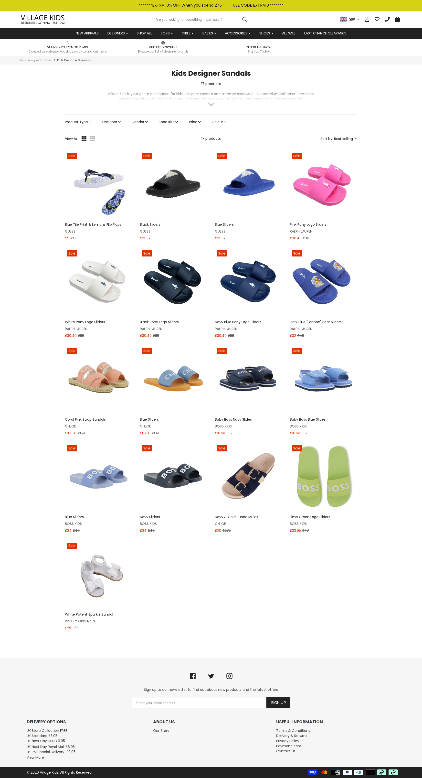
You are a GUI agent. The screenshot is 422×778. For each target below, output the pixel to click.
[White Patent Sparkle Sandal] (98, 574)
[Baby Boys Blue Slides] (323, 379)
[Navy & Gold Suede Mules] (248, 477)
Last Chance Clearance (325, 33)
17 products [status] (211, 138)
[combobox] (349, 19)
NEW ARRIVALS (87, 33)
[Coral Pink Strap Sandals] (98, 379)
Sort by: (336, 138)
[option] (67, 47)
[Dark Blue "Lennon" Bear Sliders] (323, 282)
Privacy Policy (287, 740)
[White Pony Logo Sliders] (98, 282)
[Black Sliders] (173, 184)
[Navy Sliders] (173, 477)
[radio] (84, 138)
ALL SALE (288, 33)
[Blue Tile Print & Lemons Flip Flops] (98, 184)
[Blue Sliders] (248, 184)
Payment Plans (289, 746)
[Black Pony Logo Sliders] (173, 282)
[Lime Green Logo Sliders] (323, 477)
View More (35, 757)
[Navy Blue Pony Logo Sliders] (248, 282)
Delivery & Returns (291, 735)
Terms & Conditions (293, 730)
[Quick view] (127, 213)
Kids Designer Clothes (36, 60)
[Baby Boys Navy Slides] (248, 379)
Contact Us (285, 751)
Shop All (144, 33)
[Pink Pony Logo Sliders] (323, 184)
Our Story (161, 730)
